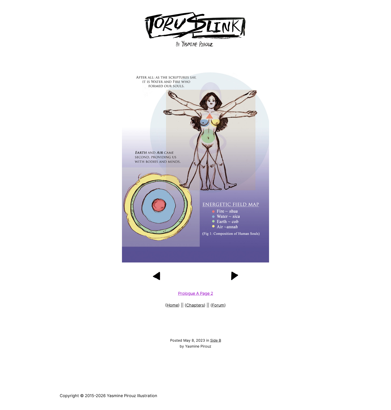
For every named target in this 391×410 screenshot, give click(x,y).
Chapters (195, 305)
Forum (218, 305)
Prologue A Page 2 (195, 293)
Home (172, 305)
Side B (215, 340)
